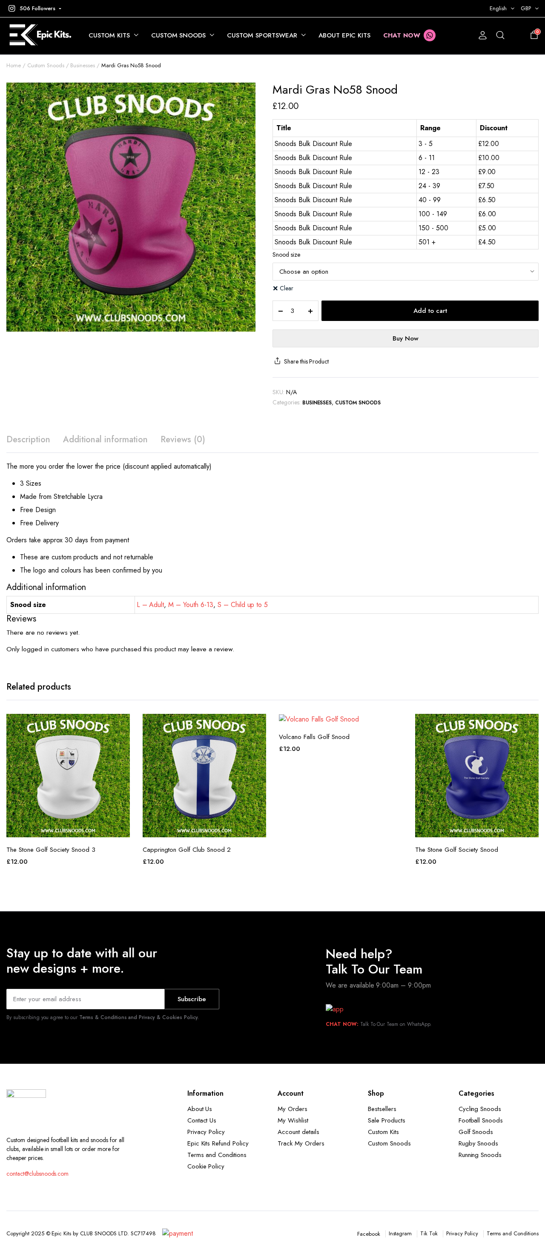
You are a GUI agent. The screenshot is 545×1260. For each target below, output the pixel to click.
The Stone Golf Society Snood (456, 849)
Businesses (82, 65)
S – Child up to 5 (243, 605)
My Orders (292, 1109)
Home (13, 65)
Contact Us (202, 1120)
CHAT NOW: (342, 1024)
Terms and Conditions (217, 1155)
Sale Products (386, 1120)
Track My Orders (301, 1143)
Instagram (400, 1233)
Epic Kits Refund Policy (218, 1143)
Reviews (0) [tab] (183, 439)
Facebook (368, 1234)
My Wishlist (293, 1120)
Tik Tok (429, 1233)
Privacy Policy (206, 1132)
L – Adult (150, 605)
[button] (33, 8)
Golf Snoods (476, 1132)
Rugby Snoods (479, 1143)
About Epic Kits (344, 35)
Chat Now (401, 35)
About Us (199, 1109)
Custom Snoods (178, 35)
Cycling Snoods (480, 1109)
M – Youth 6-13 (190, 605)
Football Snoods (481, 1120)
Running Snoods (480, 1155)
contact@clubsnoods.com (37, 1173)
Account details (298, 1132)
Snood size (286, 254)
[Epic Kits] (39, 35)
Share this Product (306, 361)
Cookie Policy (206, 1166)
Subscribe (192, 999)
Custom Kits (109, 35)
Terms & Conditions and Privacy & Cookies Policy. (139, 1017)
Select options (68, 828)
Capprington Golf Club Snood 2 (187, 849)
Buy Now (406, 338)
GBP (526, 8)
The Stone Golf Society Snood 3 (50, 849)
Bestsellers (382, 1109)
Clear (286, 288)
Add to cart (430, 310)
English (498, 8)
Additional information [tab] (105, 439)
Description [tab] (28, 439)
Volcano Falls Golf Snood (314, 737)
